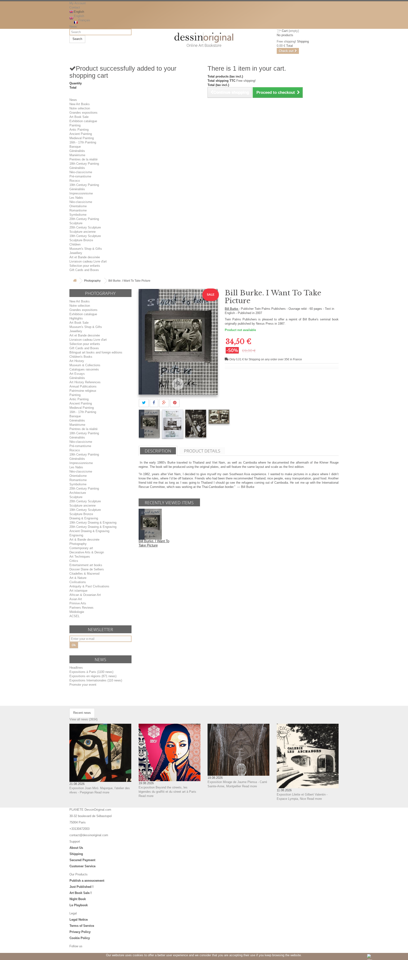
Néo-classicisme (80, 172)
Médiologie (76, 612)
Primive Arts (77, 603)
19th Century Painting (84, 185)
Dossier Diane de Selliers (86, 569)
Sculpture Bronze (81, 240)
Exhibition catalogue (83, 121)
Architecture (77, 493)
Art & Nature (77, 578)
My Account (77, 3)
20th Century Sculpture (85, 227)
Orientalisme (78, 206)
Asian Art (75, 599)
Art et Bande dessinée (84, 257)
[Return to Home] (74, 281)
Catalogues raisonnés (84, 369)
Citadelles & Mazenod (84, 573)
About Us (76, 847)
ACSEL (74, 616)
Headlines (76, 667)
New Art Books (79, 104)
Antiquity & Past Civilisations (89, 586)
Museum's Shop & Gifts (85, 248)
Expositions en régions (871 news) (92, 676)
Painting (75, 125)
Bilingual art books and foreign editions (95, 352)
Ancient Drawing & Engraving (89, 531)
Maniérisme (77, 155)
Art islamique (78, 590)
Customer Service (82, 866)
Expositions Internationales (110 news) (95, 680)
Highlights (76, 318)
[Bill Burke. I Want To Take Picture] (149, 424)
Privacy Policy (79, 932)
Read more (101, 792)
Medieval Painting (81, 138)
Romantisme (78, 210)
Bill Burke (232, 308)
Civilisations (77, 582)
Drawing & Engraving (83, 518)
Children (75, 244)
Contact (74, 7)
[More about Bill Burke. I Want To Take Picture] (150, 524)
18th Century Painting (84, 163)
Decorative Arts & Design (86, 552)
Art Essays (77, 373)
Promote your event (82, 684)
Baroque (75, 146)
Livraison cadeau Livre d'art (88, 261)
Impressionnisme (81, 193)
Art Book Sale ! (80, 893)
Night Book (77, 899)
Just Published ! (81, 886)
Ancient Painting (80, 134)
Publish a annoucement (86, 880)
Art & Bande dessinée (84, 539)
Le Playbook (78, 905)
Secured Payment (82, 860)
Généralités (77, 151)
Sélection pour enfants (84, 265)
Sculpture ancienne (82, 231)
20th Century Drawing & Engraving (92, 527)
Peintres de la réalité (83, 159)
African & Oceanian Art (85, 595)
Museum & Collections (84, 365)
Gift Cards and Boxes (84, 270)
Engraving (76, 535)
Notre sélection (79, 108)
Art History (76, 361)
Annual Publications (83, 386)
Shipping (76, 854)
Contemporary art (81, 548)
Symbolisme (77, 214)
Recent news (82, 713)
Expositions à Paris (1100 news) (91, 672)
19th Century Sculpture (85, 236)
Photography (92, 280)
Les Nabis (76, 197)
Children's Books (80, 356)
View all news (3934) (83, 719)
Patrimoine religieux (82, 390)
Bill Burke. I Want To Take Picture (154, 543)
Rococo (74, 180)
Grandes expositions (83, 112)
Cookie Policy (79, 938)
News (73, 26)
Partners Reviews (81, 607)
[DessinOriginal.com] (204, 37)
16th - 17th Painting (82, 142)
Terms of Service (81, 925)
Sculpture (75, 223)
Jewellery (75, 253)
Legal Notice (78, 919)
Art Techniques (79, 556)
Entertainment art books (85, 565)
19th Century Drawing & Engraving (92, 522)
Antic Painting (79, 129)
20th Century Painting (84, 219)
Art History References (85, 382)
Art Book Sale (79, 117)
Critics (73, 561)
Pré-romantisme (80, 176)
